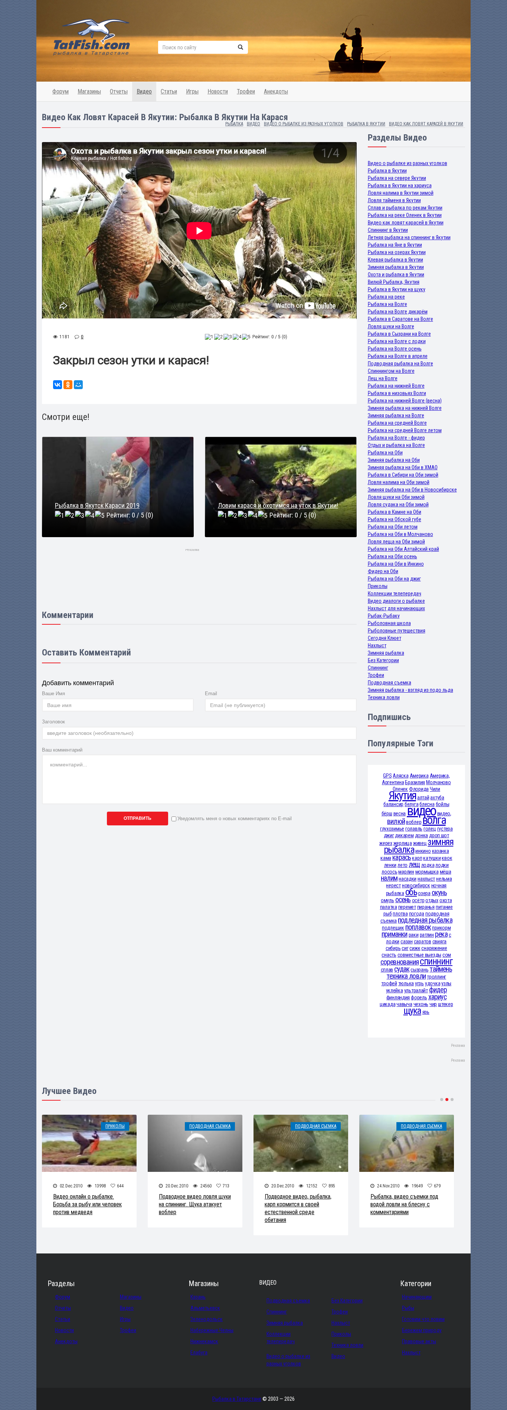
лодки (442, 865)
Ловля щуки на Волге (391, 326)
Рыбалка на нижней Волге (396, 386)
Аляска (400, 776)
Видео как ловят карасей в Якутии (406, 223)
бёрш (387, 813)
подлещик (393, 928)
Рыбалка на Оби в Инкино (396, 564)
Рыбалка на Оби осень (392, 556)
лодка (428, 865)
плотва (400, 914)
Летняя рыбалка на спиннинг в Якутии (409, 237)
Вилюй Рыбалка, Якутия (393, 282)
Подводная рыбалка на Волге (400, 364)
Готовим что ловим (423, 1319)
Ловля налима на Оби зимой (398, 482)
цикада (387, 1004)
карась (401, 857)
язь (425, 1012)
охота (445, 900)
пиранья (426, 907)
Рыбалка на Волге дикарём (398, 312)
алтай (423, 798)
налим (389, 878)
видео (421, 811)
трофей (389, 983)
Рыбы (408, 1308)
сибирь (393, 948)
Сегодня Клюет (384, 638)
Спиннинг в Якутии (388, 230)
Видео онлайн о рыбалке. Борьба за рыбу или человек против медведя (87, 1204)
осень (403, 899)
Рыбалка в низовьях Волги (397, 393)
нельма (444, 879)
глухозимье (392, 829)
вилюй (396, 821)
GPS (387, 776)
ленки (390, 865)
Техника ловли (384, 697)
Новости (217, 91)
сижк (414, 948)
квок (447, 858)
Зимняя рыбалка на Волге (396, 415)
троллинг (436, 977)
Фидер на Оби (383, 571)
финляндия (398, 997)
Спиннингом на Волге (391, 371)
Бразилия (415, 782)
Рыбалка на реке (386, 297)
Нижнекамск (204, 1341)
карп (417, 858)
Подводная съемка (389, 683)
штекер (445, 1004)
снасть (389, 955)
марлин (406, 872)
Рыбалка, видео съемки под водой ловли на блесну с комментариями (404, 1204)
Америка (419, 776)
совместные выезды (419, 955)
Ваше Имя (53, 693)
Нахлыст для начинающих (396, 608)
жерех (385, 843)
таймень (440, 969)
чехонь (420, 1004)
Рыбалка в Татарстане (236, 1399)
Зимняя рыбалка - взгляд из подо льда (410, 690)
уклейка (394, 990)
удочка (432, 983)
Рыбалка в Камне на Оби (394, 512)
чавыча (404, 1004)
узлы (446, 983)
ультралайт (416, 990)
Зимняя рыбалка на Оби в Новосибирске (412, 490)
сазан (406, 941)
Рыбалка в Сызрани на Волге (399, 334)
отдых (431, 900)
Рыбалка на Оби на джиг (394, 579)
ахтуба (437, 798)
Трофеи (246, 91)
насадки (407, 879)
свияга (439, 941)
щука (412, 1010)
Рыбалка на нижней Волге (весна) (405, 401)
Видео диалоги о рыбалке (396, 601)
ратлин (427, 935)
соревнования (399, 962)
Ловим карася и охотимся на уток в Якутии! (278, 505)
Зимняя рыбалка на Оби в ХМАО (403, 467)
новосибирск (416, 885)
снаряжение (434, 948)
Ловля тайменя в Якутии (394, 200)
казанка (440, 851)
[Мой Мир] (78, 384)
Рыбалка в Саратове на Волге (400, 319)
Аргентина (393, 782)
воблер (413, 822)
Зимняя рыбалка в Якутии (396, 267)
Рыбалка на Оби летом (393, 527)
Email (211, 693)
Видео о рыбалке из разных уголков (407, 163)
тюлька (406, 983)
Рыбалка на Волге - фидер (396, 438)
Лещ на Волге (383, 378)
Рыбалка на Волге (387, 304)
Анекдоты (276, 91)
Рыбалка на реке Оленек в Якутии (405, 215)
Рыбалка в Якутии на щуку (396, 289)
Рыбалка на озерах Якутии (397, 252)
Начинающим (417, 1297)
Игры (192, 91)
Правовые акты (419, 1341)
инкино (423, 851)
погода (416, 914)
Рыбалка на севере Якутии (397, 178)
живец (420, 843)
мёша (445, 872)
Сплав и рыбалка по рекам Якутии (405, 208)
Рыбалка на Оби (385, 453)
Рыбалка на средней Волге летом (405, 430)
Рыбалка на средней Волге (397, 423)
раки (414, 935)
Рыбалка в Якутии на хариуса (400, 185)
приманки (395, 934)
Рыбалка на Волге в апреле (398, 356)
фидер (438, 990)
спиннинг (436, 961)
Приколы (377, 586)
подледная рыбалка (425, 920)
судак (401, 969)
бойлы (442, 804)
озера (424, 893)
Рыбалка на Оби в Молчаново (400, 534)
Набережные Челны (211, 1330)
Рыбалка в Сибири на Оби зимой (403, 475)
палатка (388, 907)
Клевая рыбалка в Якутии (395, 260)
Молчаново (438, 782)
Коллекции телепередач (394, 593)
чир (433, 1004)
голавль (413, 829)
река (441, 934)
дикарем (404, 835)
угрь (419, 983)
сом (446, 955)
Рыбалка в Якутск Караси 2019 (97, 505)
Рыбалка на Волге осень (395, 349)
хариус (437, 997)
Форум (60, 91)
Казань (198, 1297)
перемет (407, 907)
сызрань (419, 970)
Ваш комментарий (62, 750)
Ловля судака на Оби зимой (398, 504)
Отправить (137, 818)
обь (411, 892)
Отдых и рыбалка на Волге (396, 445)
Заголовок (53, 721)
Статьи (169, 91)
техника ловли (406, 976)
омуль (387, 900)
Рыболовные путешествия (396, 631)
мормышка (427, 872)
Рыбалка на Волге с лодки (397, 341)
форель (419, 997)
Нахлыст (377, 645)
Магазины (89, 91)
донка (421, 835)
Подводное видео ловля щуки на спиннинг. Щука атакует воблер (195, 1204)
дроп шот (439, 835)
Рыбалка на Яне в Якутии (395, 245)
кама (385, 858)
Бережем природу (422, 1330)
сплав (387, 970)
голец (429, 829)
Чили (435, 789)
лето (403, 865)
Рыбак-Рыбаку (384, 616)
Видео (144, 91)
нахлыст (426, 879)
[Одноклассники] (67, 384)
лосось (389, 872)
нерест (393, 885)
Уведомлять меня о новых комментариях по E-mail (234, 818)
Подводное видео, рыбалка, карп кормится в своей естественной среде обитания (298, 1208)
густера (445, 829)
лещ (414, 864)
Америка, (440, 776)
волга (433, 820)
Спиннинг (378, 668)
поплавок (418, 927)
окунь (439, 892)
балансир (393, 804)
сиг (405, 948)
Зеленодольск (206, 1319)
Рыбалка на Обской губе (394, 519)
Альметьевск (205, 1308)
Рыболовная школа (389, 623)
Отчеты (119, 91)
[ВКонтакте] (57, 384)
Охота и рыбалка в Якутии (396, 274)
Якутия (402, 795)
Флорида (419, 789)
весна (399, 813)
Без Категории (383, 660)
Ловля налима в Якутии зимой (401, 193)
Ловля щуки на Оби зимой (396, 497)
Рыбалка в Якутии (387, 171)
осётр (418, 900)
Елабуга (198, 1352)
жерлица (402, 843)
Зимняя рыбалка (386, 653)
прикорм (441, 928)
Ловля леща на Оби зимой (396, 542)
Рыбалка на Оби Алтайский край (403, 549)
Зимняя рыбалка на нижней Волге (405, 408)
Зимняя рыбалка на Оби (394, 460)
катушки (432, 858)
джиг (389, 835)
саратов (422, 941)
